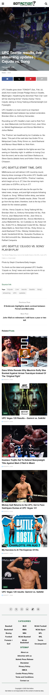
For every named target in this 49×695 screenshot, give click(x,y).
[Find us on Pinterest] (38, 609)
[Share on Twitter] (19, 79)
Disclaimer (24, 663)
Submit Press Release (24, 659)
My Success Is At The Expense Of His (20, 549)
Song (39, 289)
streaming (6, 293)
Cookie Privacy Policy (24, 673)
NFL (40, 633)
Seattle (32, 289)
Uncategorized (40, 644)
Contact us (24, 680)
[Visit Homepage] (24, 3)
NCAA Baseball (24, 636)
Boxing (9, 633)
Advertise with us (24, 656)
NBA (24, 633)
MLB (24, 626)
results (24, 289)
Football (8, 636)
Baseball (8, 626)
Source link (6, 284)
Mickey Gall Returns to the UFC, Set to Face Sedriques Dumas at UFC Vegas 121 (23, 506)
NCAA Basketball (24, 641)
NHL (40, 636)
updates (22, 293)
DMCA (24, 670)
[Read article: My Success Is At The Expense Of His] (24, 531)
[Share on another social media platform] (42, 79)
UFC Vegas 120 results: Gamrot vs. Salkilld (23, 591)
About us (24, 652)
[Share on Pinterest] (30, 79)
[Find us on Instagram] (22, 609)
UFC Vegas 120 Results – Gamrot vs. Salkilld (23, 418)
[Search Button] (46, 3)
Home (4, 73)
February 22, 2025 (8, 67)
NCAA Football (40, 626)
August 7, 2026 (8, 553)
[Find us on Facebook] (11, 609)
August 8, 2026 (8, 421)
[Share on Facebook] (7, 79)
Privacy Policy (24, 666)
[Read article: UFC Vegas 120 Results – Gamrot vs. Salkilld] (24, 399)
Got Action (30, 688)
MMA (9, 73)
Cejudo (10, 289)
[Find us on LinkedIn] (27, 609)
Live (17, 289)
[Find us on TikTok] (33, 609)
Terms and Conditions (25, 677)
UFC (15, 293)
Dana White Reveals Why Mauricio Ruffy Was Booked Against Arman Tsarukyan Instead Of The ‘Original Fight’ (24, 373)
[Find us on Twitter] (16, 609)
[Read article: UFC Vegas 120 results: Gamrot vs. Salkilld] (24, 573)
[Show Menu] (3, 3)
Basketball (8, 629)
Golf (8, 644)
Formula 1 (9, 640)
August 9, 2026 (8, 379)
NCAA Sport (40, 629)
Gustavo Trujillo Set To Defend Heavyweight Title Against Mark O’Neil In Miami (23, 461)
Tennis (40, 640)
